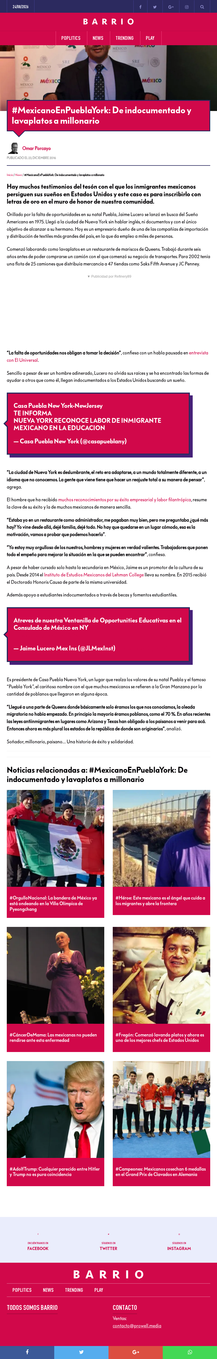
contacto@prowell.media (137, 1325)
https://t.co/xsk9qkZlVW (46, 635)
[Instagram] (186, 6)
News (18, 175)
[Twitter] (154, 6)
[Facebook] (140, 6)
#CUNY (101, 627)
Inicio (10, 175)
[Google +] (171, 6)
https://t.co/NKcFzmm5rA (139, 428)
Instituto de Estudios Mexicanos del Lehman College (94, 574)
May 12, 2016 (145, 441)
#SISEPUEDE (131, 627)
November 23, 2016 (142, 648)
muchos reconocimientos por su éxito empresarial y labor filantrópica (124, 499)
